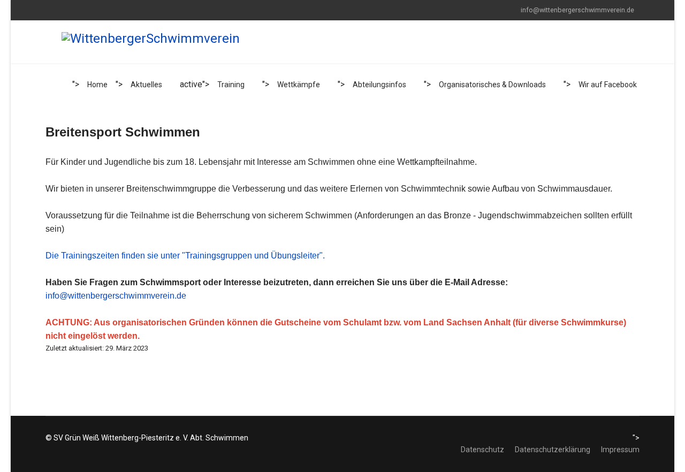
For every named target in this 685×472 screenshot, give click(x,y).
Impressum (620, 449)
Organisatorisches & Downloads (492, 84)
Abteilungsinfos (379, 84)
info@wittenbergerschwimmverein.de (577, 10)
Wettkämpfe (298, 84)
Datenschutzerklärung (552, 449)
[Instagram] (65, 9)
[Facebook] (48, 9)
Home (97, 84)
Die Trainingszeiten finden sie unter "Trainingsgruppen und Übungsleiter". (185, 255)
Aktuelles (146, 84)
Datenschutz (482, 449)
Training (231, 84)
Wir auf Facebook (608, 84)
